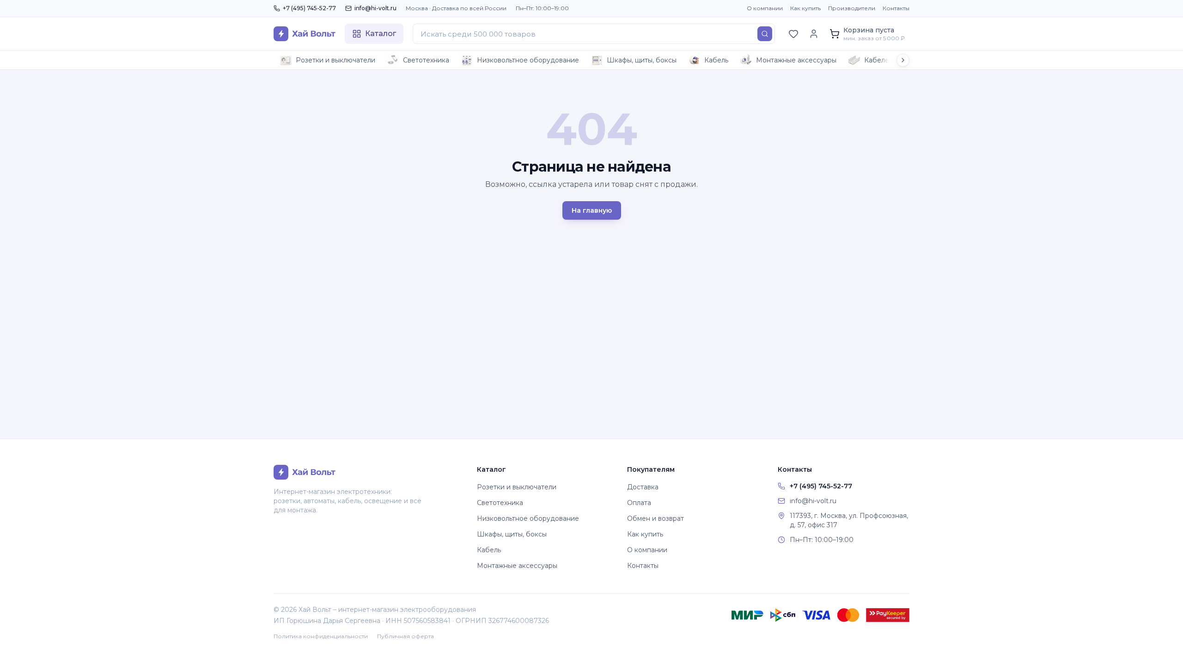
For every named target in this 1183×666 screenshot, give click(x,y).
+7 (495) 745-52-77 (309, 8)
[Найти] (764, 33)
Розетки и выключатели (335, 60)
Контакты (896, 8)
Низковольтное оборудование (528, 60)
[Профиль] (814, 34)
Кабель (716, 60)
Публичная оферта (405, 636)
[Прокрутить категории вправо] (902, 60)
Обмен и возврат (655, 518)
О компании (765, 8)
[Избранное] (793, 34)
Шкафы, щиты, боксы (642, 60)
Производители (851, 8)
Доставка (643, 487)
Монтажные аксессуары (796, 60)
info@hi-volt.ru (375, 8)
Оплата (639, 503)
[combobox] (594, 34)
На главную (592, 210)
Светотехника (426, 60)
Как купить (805, 8)
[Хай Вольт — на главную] (304, 33)
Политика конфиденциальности (321, 636)
